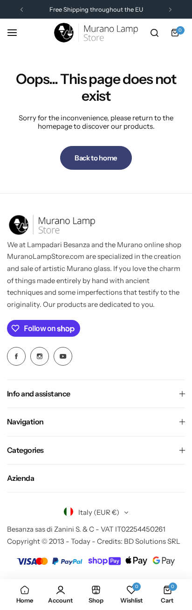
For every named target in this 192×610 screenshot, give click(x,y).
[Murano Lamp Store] (96, 32)
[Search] (154, 32)
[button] (22, 9)
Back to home (96, 157)
